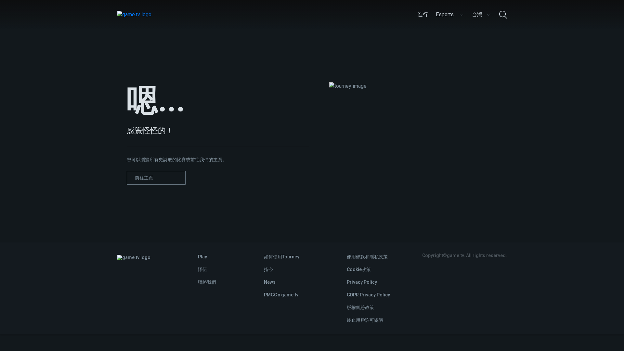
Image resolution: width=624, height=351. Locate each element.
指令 (268, 269)
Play (202, 256)
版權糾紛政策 (360, 307)
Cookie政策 (359, 269)
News (270, 282)
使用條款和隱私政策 (367, 256)
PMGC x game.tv (281, 294)
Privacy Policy (362, 282)
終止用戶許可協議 (365, 320)
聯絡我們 (207, 282)
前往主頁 (144, 177)
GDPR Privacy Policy (368, 294)
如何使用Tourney (281, 256)
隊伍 (202, 269)
